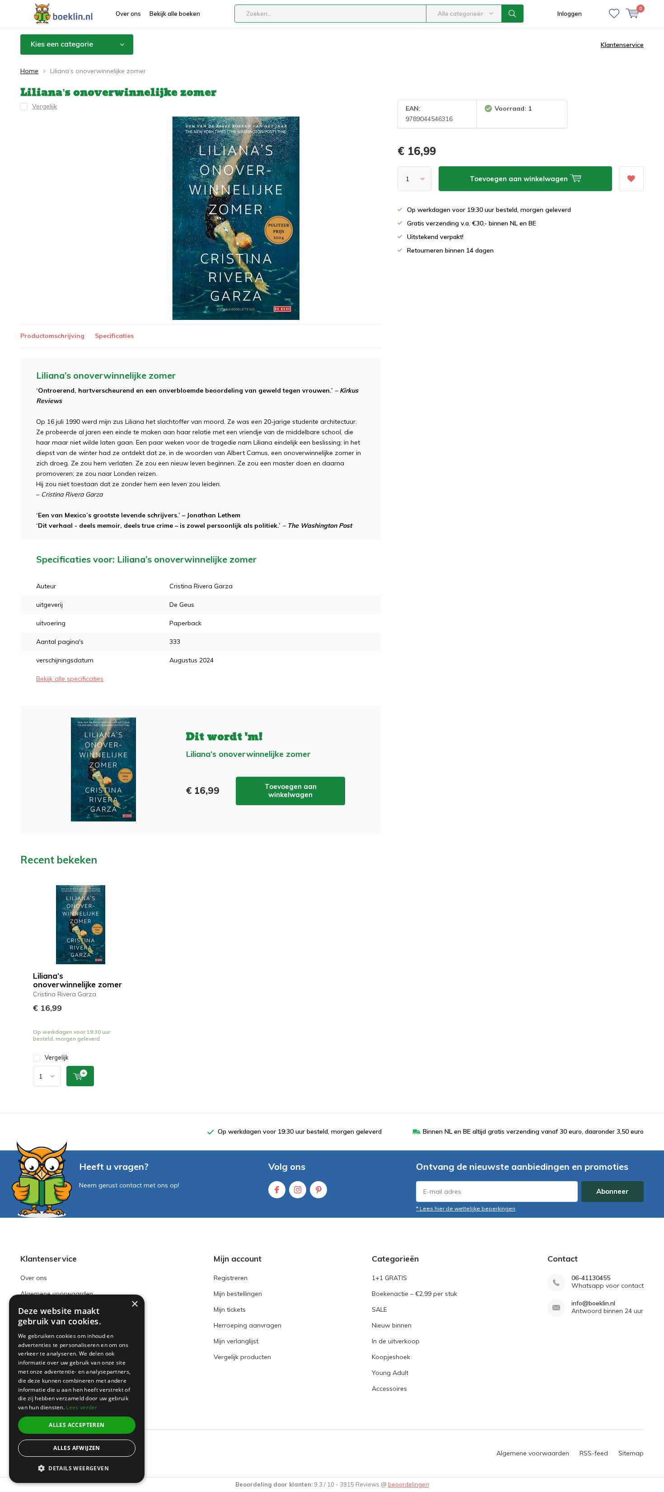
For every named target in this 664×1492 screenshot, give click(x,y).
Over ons (128, 13)
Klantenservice (622, 45)
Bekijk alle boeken (175, 13)
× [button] (134, 1304)
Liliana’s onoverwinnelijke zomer (77, 980)
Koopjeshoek (391, 1357)
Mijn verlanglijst (236, 1341)
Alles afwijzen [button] (76, 1448)
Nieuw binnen (391, 1325)
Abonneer (612, 1191)
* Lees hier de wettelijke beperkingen (465, 1208)
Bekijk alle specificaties (69, 679)
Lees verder (81, 1407)
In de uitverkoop (396, 1341)
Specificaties (114, 336)
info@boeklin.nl (593, 1303)
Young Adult (390, 1373)
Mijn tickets (230, 1309)
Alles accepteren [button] (76, 1425)
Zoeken (513, 14)
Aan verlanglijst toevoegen (631, 178)
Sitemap (631, 1453)
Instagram (297, 1189)
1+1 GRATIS (389, 1278)
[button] (77, 1468)
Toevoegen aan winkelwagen (291, 790)
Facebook (276, 1189)
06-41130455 (590, 1278)
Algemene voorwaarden (56, 1294)
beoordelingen (408, 1484)
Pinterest (318, 1189)
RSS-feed (594, 1453)
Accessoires (389, 1388)
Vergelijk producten (242, 1357)
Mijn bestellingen (238, 1294)
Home (29, 71)
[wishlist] (614, 13)
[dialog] (77, 1389)
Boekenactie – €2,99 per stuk (414, 1294)
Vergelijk (57, 1057)
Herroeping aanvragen (247, 1325)
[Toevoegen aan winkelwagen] (80, 1076)
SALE (379, 1309)
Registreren (231, 1278)
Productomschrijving (52, 336)
